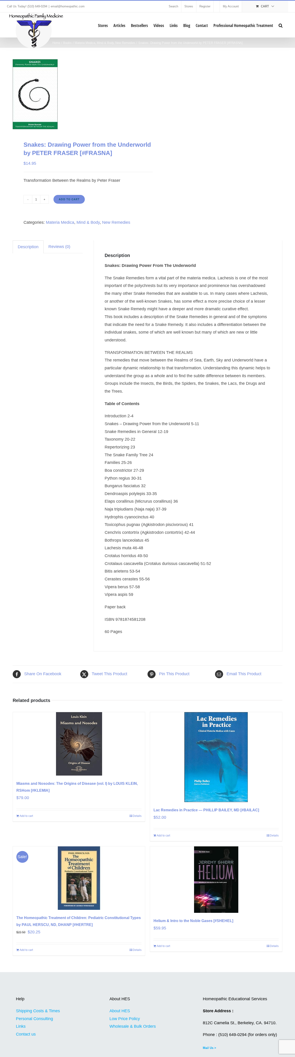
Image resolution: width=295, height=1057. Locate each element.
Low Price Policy (124, 1018)
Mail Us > (209, 1048)
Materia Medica (60, 222)
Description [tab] (28, 247)
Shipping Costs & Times (38, 1011)
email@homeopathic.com (68, 6)
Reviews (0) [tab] (59, 246)
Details (137, 816)
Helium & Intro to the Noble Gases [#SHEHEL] (193, 921)
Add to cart (69, 199)
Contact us (26, 1034)
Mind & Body (88, 222)
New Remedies (116, 222)
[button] (281, 24)
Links (21, 1026)
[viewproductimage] (77, 94)
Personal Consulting (34, 1018)
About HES (119, 1011)
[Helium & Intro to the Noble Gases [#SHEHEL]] (216, 879)
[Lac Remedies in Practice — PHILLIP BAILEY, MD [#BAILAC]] (216, 757)
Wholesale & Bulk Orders (132, 1026)
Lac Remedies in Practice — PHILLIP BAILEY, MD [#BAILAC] (206, 810)
